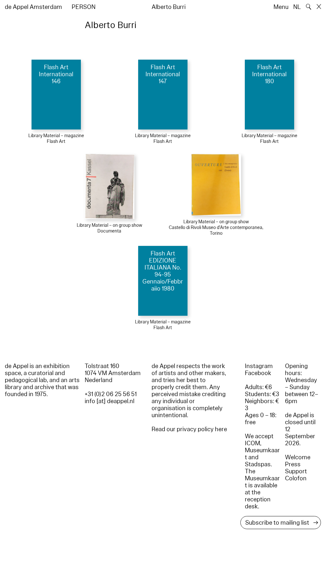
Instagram (259, 366)
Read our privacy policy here (189, 429)
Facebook (258, 373)
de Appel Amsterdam (33, 7)
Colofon (296, 478)
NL (297, 7)
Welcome (297, 457)
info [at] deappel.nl (109, 401)
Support (296, 471)
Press (293, 464)
